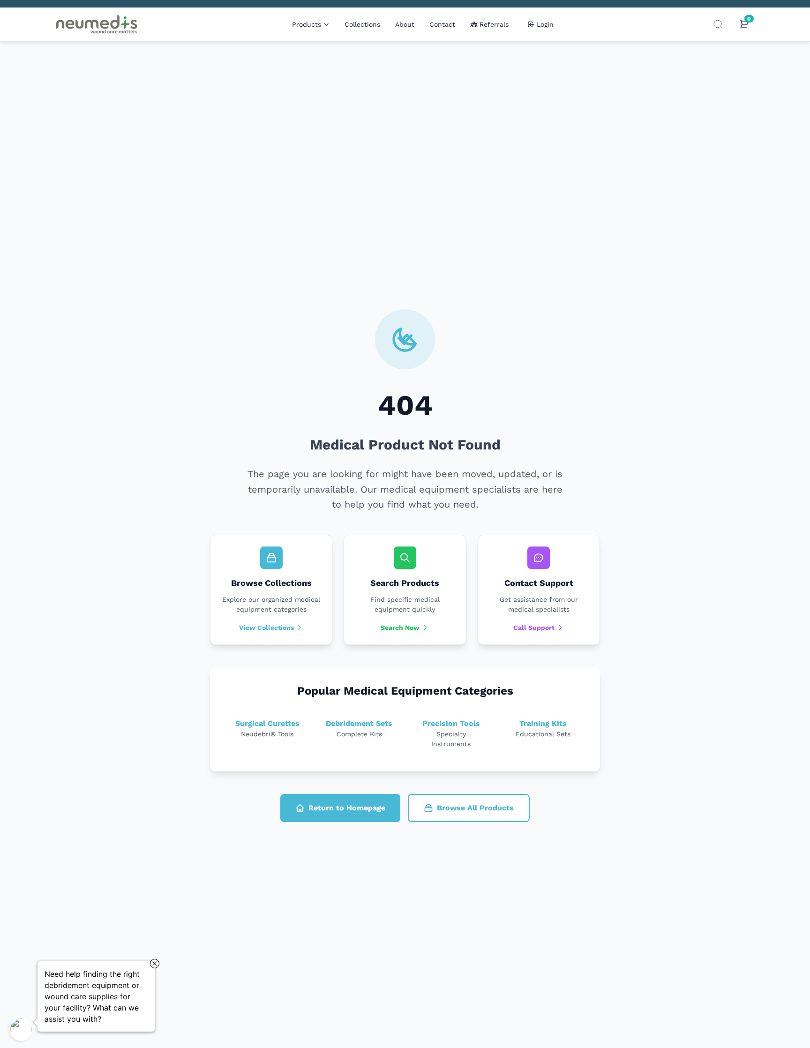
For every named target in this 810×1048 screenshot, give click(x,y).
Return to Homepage (346, 807)
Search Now (400, 627)
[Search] (718, 24)
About (404, 24)
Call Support (534, 627)
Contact (442, 24)
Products (306, 24)
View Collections (266, 627)
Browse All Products (475, 807)
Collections (362, 24)
